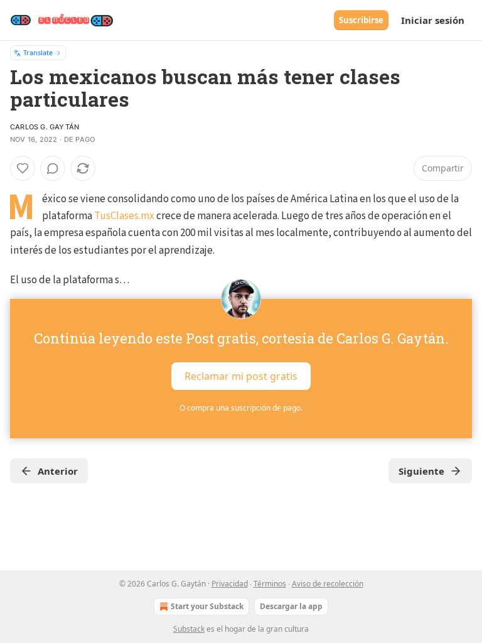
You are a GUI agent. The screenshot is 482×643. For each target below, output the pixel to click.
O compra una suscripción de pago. (241, 408)
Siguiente (421, 471)
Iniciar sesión (432, 20)
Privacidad (230, 583)
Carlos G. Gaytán (44, 126)
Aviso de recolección (327, 583)
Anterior (58, 471)
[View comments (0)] (52, 168)
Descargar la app (291, 606)
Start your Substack (207, 606)
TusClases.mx (124, 216)
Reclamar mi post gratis (241, 376)
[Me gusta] (22, 168)
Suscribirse (361, 20)
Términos (270, 583)
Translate (38, 52)
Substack (189, 629)
